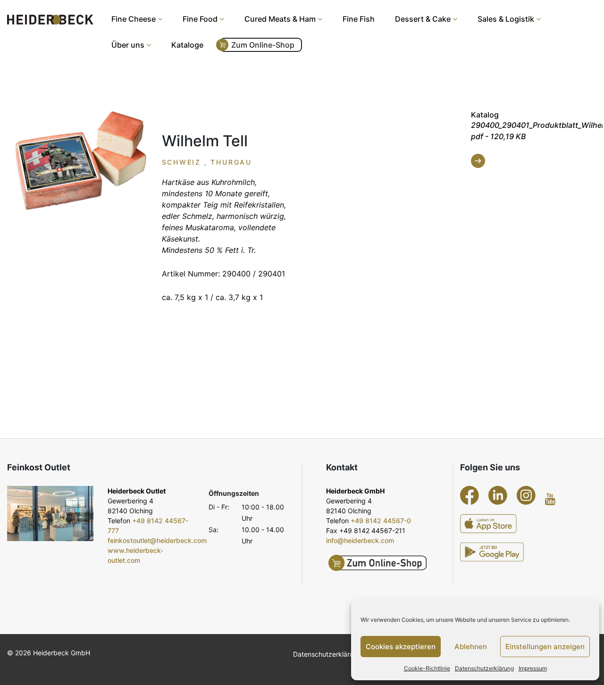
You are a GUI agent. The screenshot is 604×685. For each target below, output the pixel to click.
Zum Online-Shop (262, 45)
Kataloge (187, 45)
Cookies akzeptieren (401, 646)
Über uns (127, 45)
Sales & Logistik (506, 19)
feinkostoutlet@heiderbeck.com (157, 540)
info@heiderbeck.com (360, 540)
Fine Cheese (133, 19)
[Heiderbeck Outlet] (50, 513)
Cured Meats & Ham (280, 19)
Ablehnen (470, 646)
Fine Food (200, 19)
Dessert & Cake (423, 19)
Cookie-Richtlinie (427, 668)
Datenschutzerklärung (484, 668)
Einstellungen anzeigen (545, 646)
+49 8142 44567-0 (381, 521)
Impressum (533, 668)
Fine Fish (359, 19)
